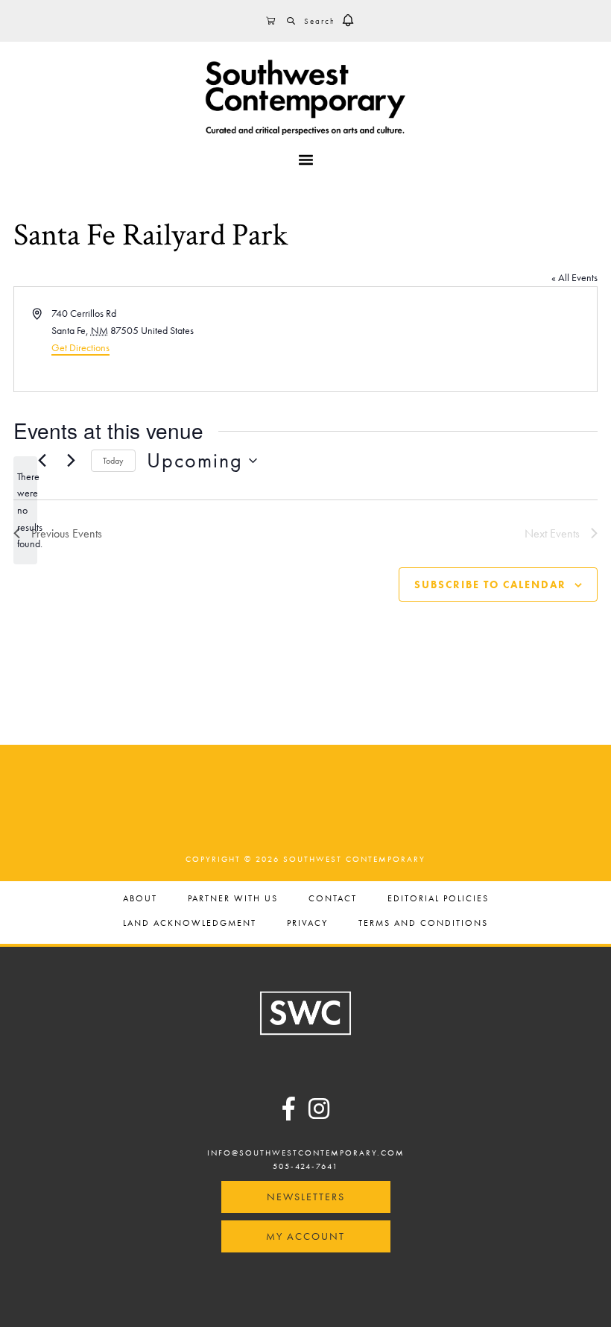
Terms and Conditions (423, 924)
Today (113, 461)
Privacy (307, 924)
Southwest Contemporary (305, 97)
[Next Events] (71, 461)
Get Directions (80, 347)
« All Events (574, 277)
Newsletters (306, 1196)
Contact (332, 899)
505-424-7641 (305, 1166)
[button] (348, 21)
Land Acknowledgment (189, 924)
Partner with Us (233, 899)
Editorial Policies (438, 899)
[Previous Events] (42, 461)
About (140, 899)
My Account (305, 1236)
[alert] (25, 510)
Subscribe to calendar (490, 584)
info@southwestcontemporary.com (306, 1152)
